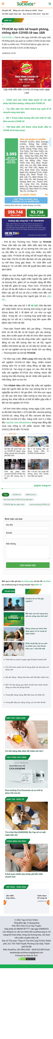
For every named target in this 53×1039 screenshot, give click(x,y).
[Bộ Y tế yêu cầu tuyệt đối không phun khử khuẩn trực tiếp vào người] (38, 464)
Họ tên (9, 525)
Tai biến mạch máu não (11, 14)
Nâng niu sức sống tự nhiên (25, 10)
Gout (40, 10)
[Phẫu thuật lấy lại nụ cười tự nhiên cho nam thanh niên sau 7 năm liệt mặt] (14, 649)
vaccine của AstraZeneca (18, 422)
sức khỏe (47, 581)
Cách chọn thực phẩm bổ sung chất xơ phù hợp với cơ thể (35, 897)
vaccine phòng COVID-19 (39, 504)
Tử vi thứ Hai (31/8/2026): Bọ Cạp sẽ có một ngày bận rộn (25, 833)
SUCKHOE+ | (8, 37)
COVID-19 (17, 495)
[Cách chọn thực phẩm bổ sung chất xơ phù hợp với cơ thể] (16, 902)
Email (9, 533)
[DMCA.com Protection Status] (26, 959)
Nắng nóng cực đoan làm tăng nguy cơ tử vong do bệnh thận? (36, 631)
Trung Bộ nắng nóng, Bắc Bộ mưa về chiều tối (25, 695)
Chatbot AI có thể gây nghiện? (35, 600)
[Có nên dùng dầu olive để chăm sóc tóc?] (26, 734)
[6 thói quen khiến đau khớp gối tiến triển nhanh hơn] (26, 857)
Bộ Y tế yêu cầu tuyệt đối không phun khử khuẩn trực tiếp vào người (38, 474)
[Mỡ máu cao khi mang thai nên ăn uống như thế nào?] (14, 619)
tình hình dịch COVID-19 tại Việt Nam (18, 499)
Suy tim (45, 14)
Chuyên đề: (7, 10)
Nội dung (11, 543)
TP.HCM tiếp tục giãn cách (14, 504)
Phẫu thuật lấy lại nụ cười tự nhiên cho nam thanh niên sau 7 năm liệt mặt (36, 646)
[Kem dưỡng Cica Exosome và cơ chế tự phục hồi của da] (26, 774)
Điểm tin (38, 585)
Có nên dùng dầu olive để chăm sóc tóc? (24, 751)
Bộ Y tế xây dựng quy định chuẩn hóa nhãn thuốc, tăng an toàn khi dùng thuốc (27, 686)
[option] (26, 902)
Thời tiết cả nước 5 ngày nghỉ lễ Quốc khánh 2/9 (26, 660)
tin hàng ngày (27, 581)
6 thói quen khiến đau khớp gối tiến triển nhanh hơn (24, 875)
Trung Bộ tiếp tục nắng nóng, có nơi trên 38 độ (25, 702)
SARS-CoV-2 (31, 495)
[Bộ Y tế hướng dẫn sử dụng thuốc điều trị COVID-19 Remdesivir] (38, 441)
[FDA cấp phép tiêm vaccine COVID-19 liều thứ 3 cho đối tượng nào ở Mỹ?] (14, 464)
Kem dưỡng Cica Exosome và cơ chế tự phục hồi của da (24, 791)
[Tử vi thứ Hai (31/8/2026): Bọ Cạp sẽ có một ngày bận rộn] (26, 816)
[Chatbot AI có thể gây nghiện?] (14, 604)
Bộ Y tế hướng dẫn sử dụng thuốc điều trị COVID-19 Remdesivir (38, 451)
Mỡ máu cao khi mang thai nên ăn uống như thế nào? (37, 615)
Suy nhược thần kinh (32, 14)
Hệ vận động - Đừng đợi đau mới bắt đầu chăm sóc (27, 677)
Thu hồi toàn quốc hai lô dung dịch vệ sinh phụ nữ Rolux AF (27, 668)
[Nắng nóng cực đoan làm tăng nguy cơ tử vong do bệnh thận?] (14, 634)
